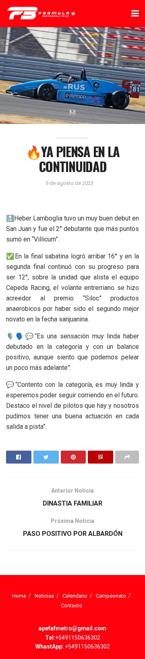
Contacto (71, 605)
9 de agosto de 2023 (69, 183)
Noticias (44, 596)
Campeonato (111, 596)
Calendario (74, 596)
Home (19, 596)
